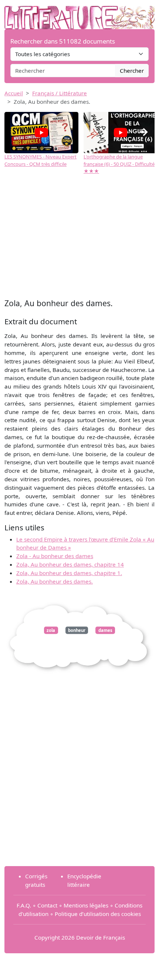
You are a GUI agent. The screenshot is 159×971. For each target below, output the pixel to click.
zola (51, 630)
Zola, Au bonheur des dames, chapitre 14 (70, 564)
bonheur (76, 630)
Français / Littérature (59, 93)
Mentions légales (86, 905)
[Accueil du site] (79, 13)
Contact (47, 905)
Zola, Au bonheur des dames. (54, 581)
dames (105, 630)
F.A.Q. (24, 905)
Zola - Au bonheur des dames (54, 556)
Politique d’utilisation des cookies (98, 913)
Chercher (132, 70)
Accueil (13, 93)
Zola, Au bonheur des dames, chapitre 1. (69, 573)
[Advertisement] (79, 237)
